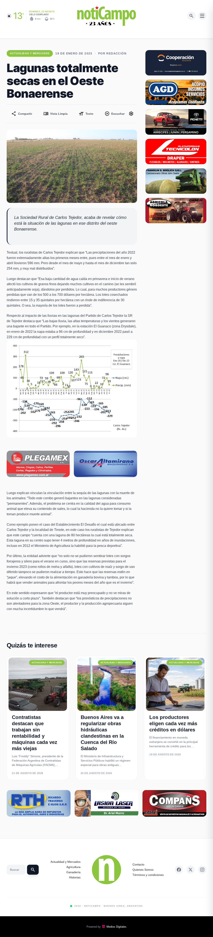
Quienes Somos (143, 869)
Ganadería (73, 872)
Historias (74, 877)
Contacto (138, 864)
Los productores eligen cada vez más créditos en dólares (173, 723)
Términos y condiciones (148, 875)
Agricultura (73, 867)
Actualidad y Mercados (65, 861)
